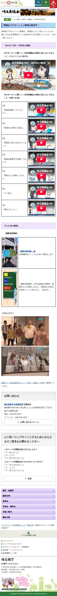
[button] (38, 3)
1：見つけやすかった (15, 465)
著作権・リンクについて (12, 550)
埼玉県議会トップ (19, 525)
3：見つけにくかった (15, 470)
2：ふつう (10, 455)
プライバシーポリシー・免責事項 (16, 547)
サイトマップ (8, 541)
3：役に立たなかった (15, 458)
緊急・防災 (53, 4)
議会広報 (30, 525)
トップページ (6, 525)
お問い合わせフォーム (29, 422)
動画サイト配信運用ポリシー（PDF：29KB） (20, 383)
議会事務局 (8, 404)
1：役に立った (12, 452)
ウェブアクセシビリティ (12, 544)
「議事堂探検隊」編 (27, 251)
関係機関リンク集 (10, 553)
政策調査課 (18, 404)
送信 (30, 478)
